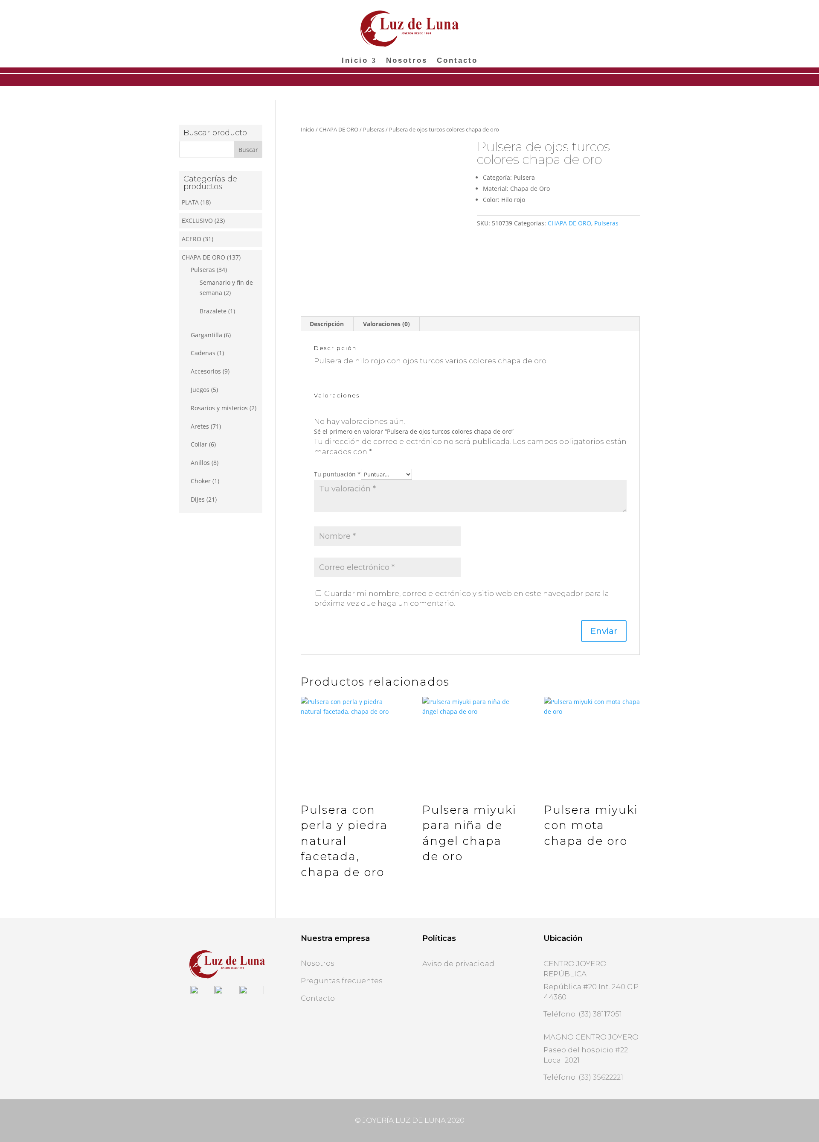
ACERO (191, 239)
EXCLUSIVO (197, 220)
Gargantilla (206, 335)
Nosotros (406, 61)
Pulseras (373, 129)
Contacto (457, 61)
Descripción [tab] (327, 324)
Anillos (200, 463)
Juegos (200, 390)
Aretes (200, 426)
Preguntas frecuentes (342, 980)
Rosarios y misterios (219, 408)
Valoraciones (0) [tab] (386, 324)
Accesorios (206, 371)
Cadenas (203, 353)
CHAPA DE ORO (338, 129)
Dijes (198, 499)
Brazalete (213, 311)
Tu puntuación (337, 474)
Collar (199, 444)
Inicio (355, 61)
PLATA (190, 202)
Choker (201, 481)
